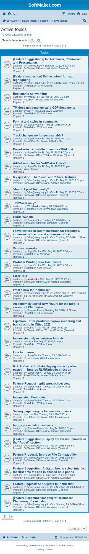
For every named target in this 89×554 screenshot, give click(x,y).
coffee (30, 327)
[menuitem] (12, 14)
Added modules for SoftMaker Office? (39, 163)
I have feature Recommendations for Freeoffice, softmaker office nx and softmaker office (46, 232)
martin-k (32, 279)
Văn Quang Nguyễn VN (40, 83)
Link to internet (23, 352)
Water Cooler (31, 169)
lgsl (29, 110)
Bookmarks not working (30, 93)
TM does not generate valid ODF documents (44, 107)
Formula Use (34, 65)
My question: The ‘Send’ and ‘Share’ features (44, 177)
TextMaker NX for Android (38, 85)
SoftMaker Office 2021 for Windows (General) (49, 330)
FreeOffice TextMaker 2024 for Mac (44, 141)
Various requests (25, 248)
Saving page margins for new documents (42, 411)
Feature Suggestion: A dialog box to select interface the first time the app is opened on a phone (49, 470)
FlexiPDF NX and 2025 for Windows (44, 99)
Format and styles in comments (35, 121)
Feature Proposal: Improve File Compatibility (45, 454)
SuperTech (33, 124)
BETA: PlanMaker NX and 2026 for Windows (48, 295)
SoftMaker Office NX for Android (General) (47, 183)
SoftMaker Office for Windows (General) (46, 68)
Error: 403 (20, 276)
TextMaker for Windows (37, 254)
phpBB (32, 545)
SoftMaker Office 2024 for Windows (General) (49, 155)
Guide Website (23, 217)
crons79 (32, 414)
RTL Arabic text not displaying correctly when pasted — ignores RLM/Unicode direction (45, 367)
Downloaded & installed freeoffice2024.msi (43, 149)
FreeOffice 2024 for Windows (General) (46, 209)
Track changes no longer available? (38, 135)
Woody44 (32, 96)
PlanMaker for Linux (35, 389)
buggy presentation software (33, 425)
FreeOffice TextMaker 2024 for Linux (44, 375)
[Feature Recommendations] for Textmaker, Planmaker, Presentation (43, 499)
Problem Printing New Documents (37, 262)
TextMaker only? (24, 203)
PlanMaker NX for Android (38, 313)
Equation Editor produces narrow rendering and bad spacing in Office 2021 (47, 322)
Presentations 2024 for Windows (42, 358)
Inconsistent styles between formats (38, 338)
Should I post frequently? (31, 189)
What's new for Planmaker (31, 290)
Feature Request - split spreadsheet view (41, 383)
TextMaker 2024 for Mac (37, 268)
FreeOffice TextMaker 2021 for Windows (46, 417)
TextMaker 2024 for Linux (38, 113)
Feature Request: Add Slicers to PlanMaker (43, 484)
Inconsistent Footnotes (29, 397)
